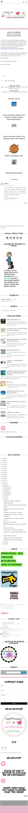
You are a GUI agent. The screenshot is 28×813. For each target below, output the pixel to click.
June (5, 499)
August (5, 495)
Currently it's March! (13, 412)
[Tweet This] (6, 81)
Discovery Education (9, 528)
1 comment (3, 76)
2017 (3, 476)
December (6, 487)
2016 (3, 478)
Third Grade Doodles (8, 622)
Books (20, 554)
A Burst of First (8, 200)
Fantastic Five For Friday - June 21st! (13, 512)
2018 (3, 474)
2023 (3, 464)
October (6, 491)
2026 (3, 458)
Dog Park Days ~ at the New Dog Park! (11, 635)
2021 (3, 468)
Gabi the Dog (5, 633)
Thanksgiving (7, 557)
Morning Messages (9, 554)
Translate (12, 301)
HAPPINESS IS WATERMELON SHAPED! (16, 802)
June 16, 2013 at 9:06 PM (8, 185)
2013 (3, 484)
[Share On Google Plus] (11, 81)
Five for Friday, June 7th (9, 535)
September (7, 493)
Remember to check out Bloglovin (12, 501)
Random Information (13, 350)
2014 (3, 482)
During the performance (11, 565)
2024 (3, 462)
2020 (3, 470)
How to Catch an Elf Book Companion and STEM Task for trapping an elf (12, 630)
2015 (3, 480)
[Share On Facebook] (8, 81)
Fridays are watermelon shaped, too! (13, 537)
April (5, 543)
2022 (3, 466)
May (5, 542)
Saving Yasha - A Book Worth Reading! (13, 530)
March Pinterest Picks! (13, 319)
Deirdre (6, 183)
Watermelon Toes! (8, 503)
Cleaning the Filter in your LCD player (13, 539)
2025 (3, 460)
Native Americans (8, 561)
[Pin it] (14, 81)
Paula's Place (5, 628)
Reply (26, 203)
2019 (3, 472)
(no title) (9, 382)
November (6, 489)
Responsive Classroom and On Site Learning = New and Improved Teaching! (17, 372)
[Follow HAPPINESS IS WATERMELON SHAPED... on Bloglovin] (5, 614)
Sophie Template (5, 804)
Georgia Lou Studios (22, 804)
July (5, 497)
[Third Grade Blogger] (14, 599)
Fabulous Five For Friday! (10, 522)
